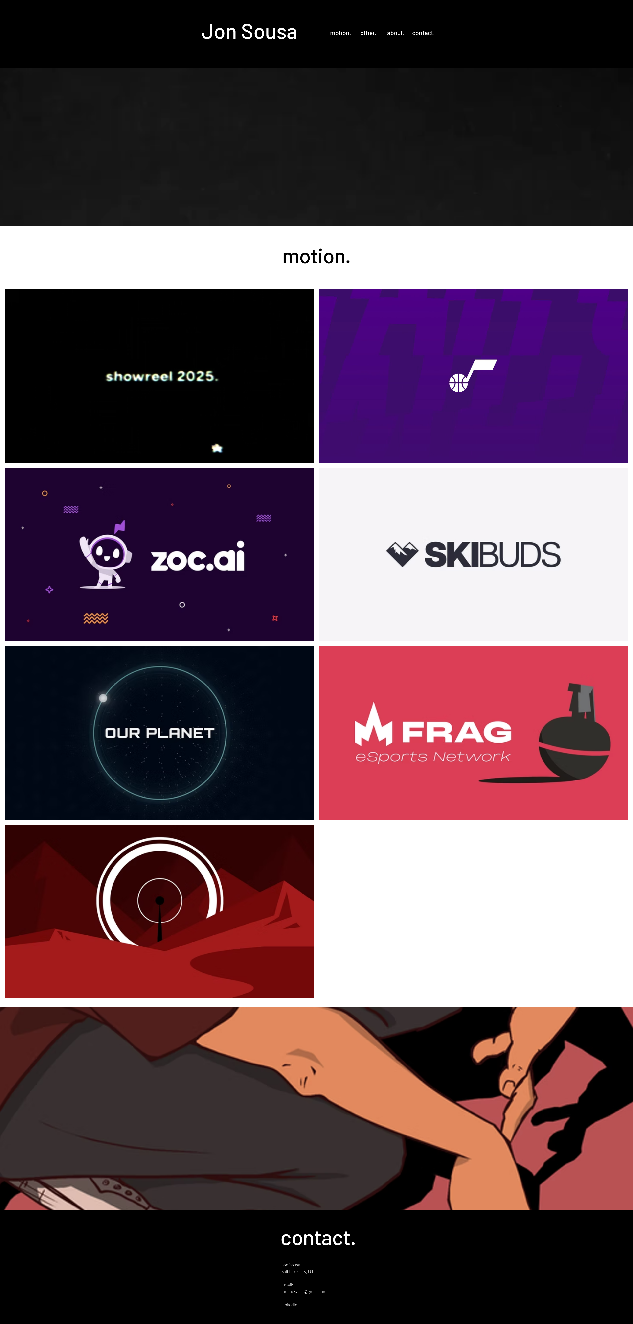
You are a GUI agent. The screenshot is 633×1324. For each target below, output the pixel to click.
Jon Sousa (249, 30)
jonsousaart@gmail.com (303, 1291)
